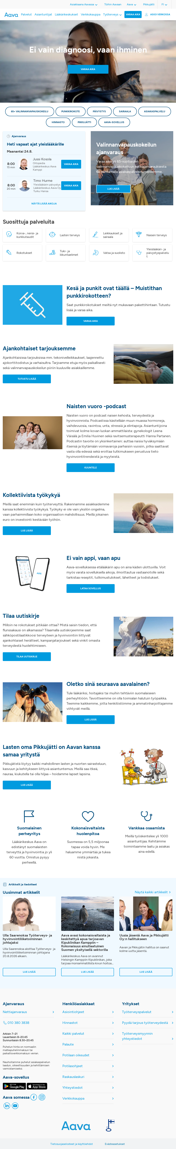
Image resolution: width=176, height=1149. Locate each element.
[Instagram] (42, 1098)
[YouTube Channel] (15, 1106)
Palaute (68, 1044)
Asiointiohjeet (73, 1012)
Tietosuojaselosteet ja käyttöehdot (71, 1144)
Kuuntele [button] (90, 467)
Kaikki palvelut (73, 1033)
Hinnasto (58, 122)
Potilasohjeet (72, 1066)
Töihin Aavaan (112, 4)
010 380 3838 (18, 1023)
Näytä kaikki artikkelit (151, 892)
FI (163, 4)
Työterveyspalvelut (136, 1012)
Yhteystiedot (72, 1087)
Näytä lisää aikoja (44, 203)
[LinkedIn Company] (7, 1106)
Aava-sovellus (114, 122)
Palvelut (26, 14)
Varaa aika (133, 14)
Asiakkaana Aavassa (82, 4)
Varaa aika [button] (90, 321)
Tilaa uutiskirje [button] (26, 656)
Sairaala (125, 111)
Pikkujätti (149, 4)
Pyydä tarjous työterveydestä (145, 1023)
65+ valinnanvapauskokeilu (29, 111)
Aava (130, 4)
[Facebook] (34, 1098)
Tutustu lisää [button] (27, 378)
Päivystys (99, 111)
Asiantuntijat (43, 14)
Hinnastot (70, 1023)
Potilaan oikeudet (75, 1055)
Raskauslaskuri (73, 1077)
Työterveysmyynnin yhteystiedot (137, 1036)
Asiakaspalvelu (154, 111)
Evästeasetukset (115, 1144)
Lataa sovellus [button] (90, 588)
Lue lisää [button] (27, 530)
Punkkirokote (70, 111)
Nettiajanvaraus (15, 1012)
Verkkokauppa (90, 14)
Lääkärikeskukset (66, 14)
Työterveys (110, 14)
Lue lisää (113, 188)
